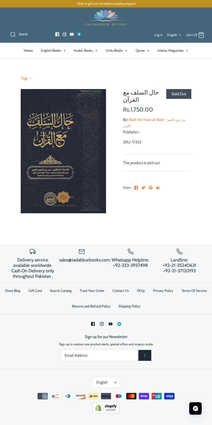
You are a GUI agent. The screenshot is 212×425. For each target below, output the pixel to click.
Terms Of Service (194, 291)
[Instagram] (64, 34)
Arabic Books (85, 50)
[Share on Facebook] (136, 188)
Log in (158, 35)
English (172, 35)
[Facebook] (57, 34)
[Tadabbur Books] (106, 17)
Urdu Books (116, 50)
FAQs (141, 291)
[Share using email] (158, 188)
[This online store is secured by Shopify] (106, 412)
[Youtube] (72, 34)
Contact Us (120, 291)
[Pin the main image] (151, 188)
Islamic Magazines (172, 50)
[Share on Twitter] (143, 188)
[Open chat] (195, 408)
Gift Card (35, 291)
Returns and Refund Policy (91, 306)
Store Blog (12, 291)
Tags (26, 78)
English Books (53, 50)
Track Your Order (92, 291)
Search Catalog (61, 291)
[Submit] (144, 355)
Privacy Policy (163, 291)
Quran (142, 50)
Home (28, 50)
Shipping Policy (129, 306)
